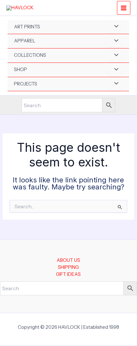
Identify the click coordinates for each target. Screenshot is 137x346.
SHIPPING (68, 267)
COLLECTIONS (30, 55)
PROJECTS (25, 84)
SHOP (20, 69)
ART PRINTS (27, 27)
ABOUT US (68, 260)
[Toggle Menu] (115, 27)
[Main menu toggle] (123, 7)
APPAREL (24, 41)
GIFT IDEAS (68, 274)
